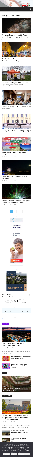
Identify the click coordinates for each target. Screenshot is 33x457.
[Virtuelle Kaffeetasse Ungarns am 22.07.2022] (16, 143)
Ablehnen (13, 454)
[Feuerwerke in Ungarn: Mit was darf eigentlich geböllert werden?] (16, 73)
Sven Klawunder (5, 63)
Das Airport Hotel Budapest (11, 388)
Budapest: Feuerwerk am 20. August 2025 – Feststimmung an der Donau (15, 36)
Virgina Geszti (5, 421)
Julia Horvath (5, 39)
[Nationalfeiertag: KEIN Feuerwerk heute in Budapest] (16, 97)
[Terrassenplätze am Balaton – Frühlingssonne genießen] (6, 440)
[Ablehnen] (31, 449)
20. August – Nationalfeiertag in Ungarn (16, 131)
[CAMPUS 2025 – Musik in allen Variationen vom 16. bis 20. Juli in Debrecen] (6, 366)
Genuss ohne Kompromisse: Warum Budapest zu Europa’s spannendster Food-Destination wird (15, 418)
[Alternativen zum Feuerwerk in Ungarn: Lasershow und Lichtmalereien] (16, 191)
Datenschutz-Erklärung (24, 454)
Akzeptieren (6, 454)
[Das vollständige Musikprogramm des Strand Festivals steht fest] (6, 358)
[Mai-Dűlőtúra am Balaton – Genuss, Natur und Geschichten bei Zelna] (6, 432)
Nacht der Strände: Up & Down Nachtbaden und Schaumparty (13, 345)
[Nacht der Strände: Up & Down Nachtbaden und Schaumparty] (16, 334)
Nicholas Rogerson (6, 156)
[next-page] (21, 211)
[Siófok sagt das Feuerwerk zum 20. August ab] (16, 167)
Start (3, 13)
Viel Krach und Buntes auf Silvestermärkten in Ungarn (11, 60)
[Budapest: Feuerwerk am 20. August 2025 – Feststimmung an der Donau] (16, 25)
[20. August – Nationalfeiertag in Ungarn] (16, 121)
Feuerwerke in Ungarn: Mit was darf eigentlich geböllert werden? (15, 84)
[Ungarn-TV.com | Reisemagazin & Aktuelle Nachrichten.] (16, 3)
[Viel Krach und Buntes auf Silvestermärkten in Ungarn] (16, 49)
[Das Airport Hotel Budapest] (16, 384)
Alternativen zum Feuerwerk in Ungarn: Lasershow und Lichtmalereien (16, 202)
